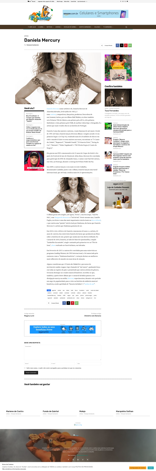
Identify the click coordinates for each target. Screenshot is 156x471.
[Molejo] (96, 398)
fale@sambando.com (82, 455)
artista (59, 290)
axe (64, 290)
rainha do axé (89, 284)
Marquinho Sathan (124, 411)
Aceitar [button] (151, 468)
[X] (125, 1)
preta (95, 295)
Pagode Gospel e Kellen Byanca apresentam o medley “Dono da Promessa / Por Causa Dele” (121, 170)
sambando (62, 298)
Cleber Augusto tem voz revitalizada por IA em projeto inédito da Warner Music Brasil (34, 129)
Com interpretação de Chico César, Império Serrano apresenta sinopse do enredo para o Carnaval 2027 (122, 128)
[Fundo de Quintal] (60, 398)
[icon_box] (82, 2)
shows (82, 298)
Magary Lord (29, 316)
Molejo (82, 411)
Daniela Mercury (53, 109)
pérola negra (88, 295)
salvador (56, 298)
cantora (53, 114)
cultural (84, 293)
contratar (66, 293)
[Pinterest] (126, 45)
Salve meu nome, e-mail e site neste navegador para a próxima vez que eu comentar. (54, 368)
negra (68, 295)
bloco (76, 290)
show (53, 245)
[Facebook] (121, 1)
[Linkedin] (78, 459)
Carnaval (115, 123)
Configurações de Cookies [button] (137, 468)
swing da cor (89, 298)
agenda (54, 290)
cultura (79, 293)
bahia (67, 290)
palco (77, 295)
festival (59, 295)
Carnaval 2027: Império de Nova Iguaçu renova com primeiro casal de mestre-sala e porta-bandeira (122, 156)
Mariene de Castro (14, 411)
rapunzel (49, 298)
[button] (126, 27)
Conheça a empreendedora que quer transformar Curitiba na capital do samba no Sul (33, 141)
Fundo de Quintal (51, 411)
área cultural (96, 220)
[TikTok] (83, 459)
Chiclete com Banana (92, 316)
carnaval (55, 293)
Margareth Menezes (62, 217)
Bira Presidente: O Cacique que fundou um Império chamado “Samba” (33, 118)
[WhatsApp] (130, 45)
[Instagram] (123, 1)
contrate (73, 293)
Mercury (71, 278)
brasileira (81, 290)
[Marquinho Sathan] (133, 398)
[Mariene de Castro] (23, 398)
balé (72, 290)
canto (87, 290)
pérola (82, 295)
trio (95, 298)
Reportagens (29, 113)
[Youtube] (127, 1)
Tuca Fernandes (112, 111)
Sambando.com (117, 134)
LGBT (64, 295)
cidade (61, 293)
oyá (73, 295)
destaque (115, 137)
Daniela (90, 293)
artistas (26, 36)
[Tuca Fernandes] (118, 98)
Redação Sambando (33, 45)
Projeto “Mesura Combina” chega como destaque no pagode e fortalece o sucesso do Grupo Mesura (121, 143)
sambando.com (71, 298)
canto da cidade (95, 290)
